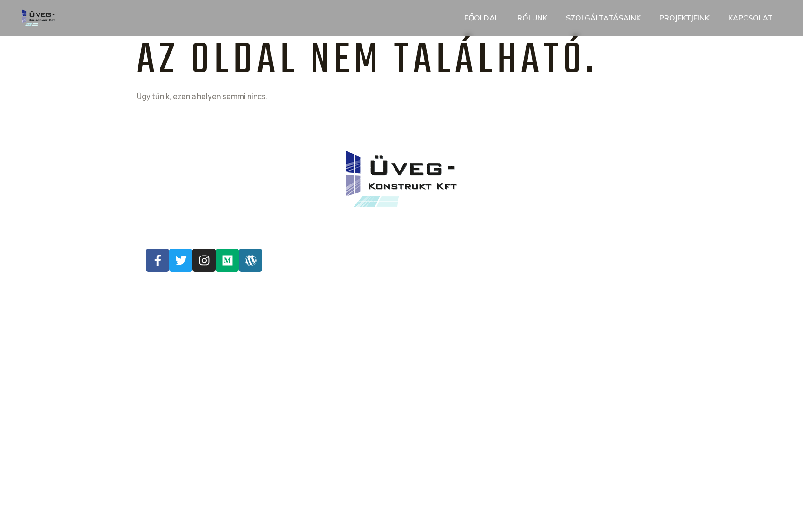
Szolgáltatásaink (603, 17)
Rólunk (532, 17)
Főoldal (481, 17)
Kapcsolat (750, 17)
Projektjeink (684, 17)
